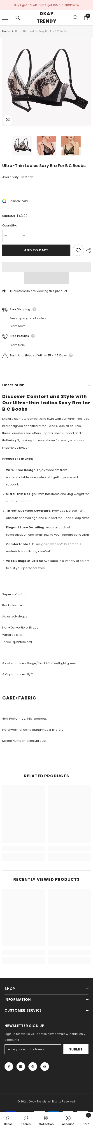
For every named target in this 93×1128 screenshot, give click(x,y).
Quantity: (9, 225)
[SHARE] (87, 250)
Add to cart (36, 250)
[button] (46, 278)
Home (6, 31)
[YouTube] (44, 1066)
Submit (76, 1049)
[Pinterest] (32, 1066)
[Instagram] (20, 1066)
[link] (23, 848)
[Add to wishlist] (78, 250)
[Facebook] (9, 1066)
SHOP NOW (72, 5)
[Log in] (75, 17)
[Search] (18, 18)
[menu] (5, 18)
